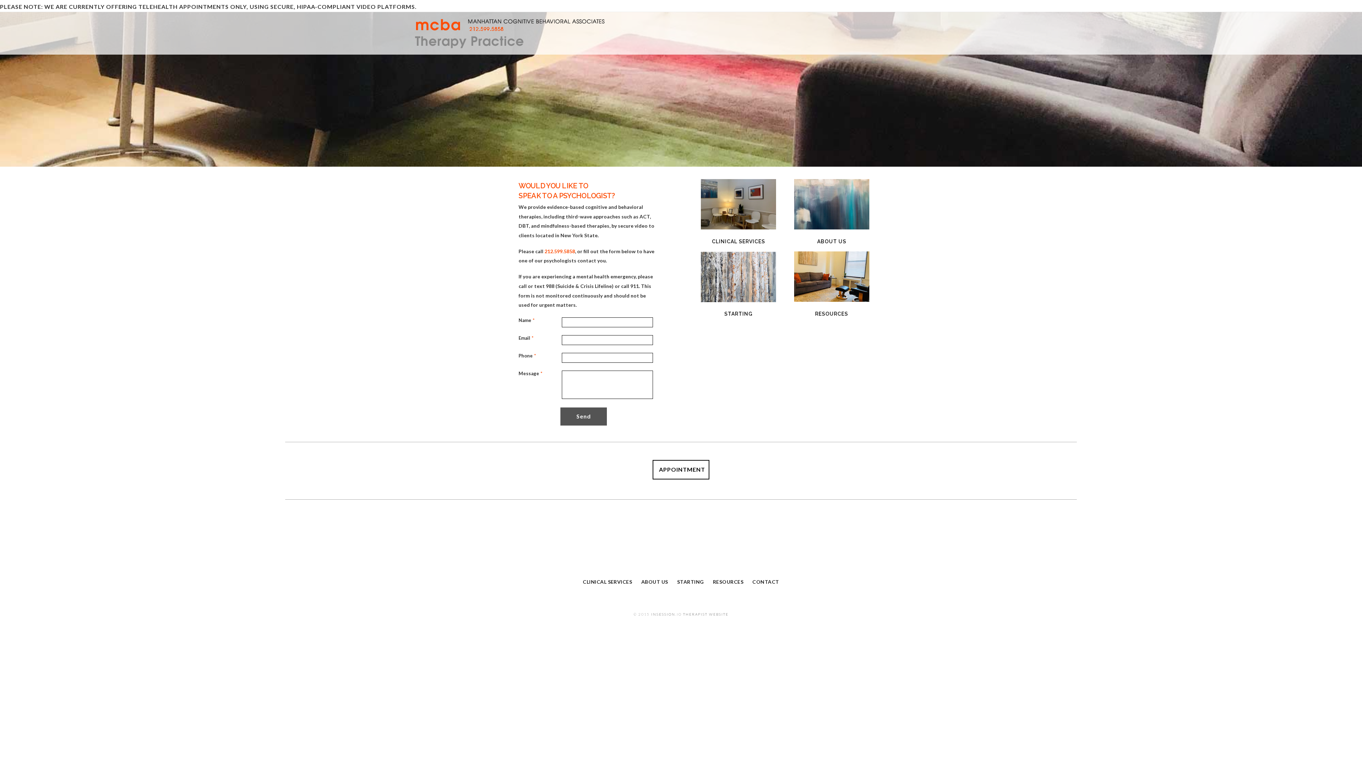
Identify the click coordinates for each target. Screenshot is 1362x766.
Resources (728, 582)
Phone (525, 356)
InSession (663, 614)
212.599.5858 (559, 251)
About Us (654, 582)
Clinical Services (607, 582)
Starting (690, 582)
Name (525, 320)
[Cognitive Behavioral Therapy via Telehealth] (528, 33)
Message (525, 373)
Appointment (682, 469)
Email (525, 338)
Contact (765, 582)
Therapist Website (706, 614)
